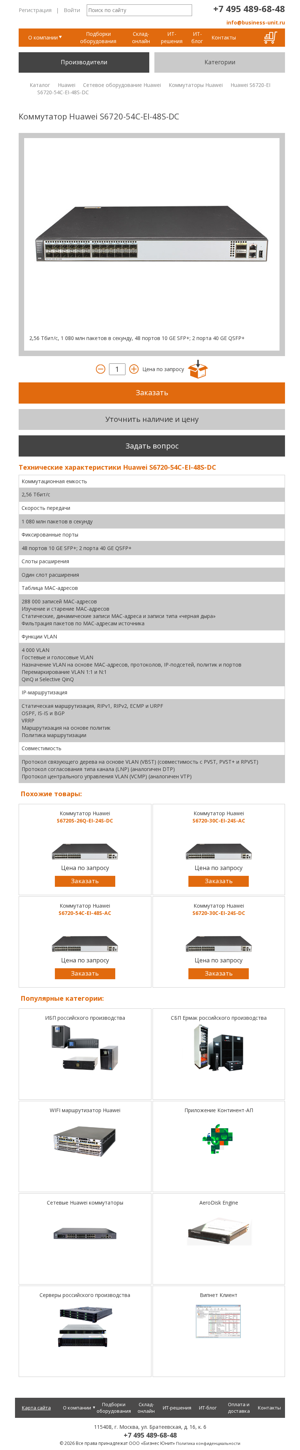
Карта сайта (36, 1407)
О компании (43, 37)
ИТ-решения (172, 37)
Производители (84, 62)
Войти (72, 10)
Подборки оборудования (98, 37)
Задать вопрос (152, 446)
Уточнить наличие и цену (152, 419)
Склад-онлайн (141, 37)
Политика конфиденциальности (208, 1443)
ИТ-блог (197, 37)
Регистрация (35, 10)
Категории (220, 62)
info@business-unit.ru (255, 22)
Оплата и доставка (239, 1408)
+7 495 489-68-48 (249, 9)
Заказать (152, 392)
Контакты (223, 37)
